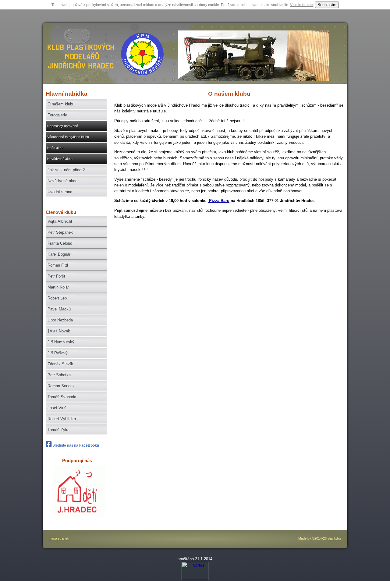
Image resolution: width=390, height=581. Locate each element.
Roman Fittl (58, 265)
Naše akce (55, 148)
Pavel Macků (59, 309)
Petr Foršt (56, 276)
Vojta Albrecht (60, 221)
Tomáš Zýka (58, 429)
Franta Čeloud (60, 243)
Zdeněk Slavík (60, 364)
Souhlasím (326, 4)
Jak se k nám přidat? (66, 170)
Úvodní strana (60, 192)
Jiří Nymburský (61, 342)
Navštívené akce (60, 159)
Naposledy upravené (62, 126)
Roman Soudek (61, 386)
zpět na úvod (80, 56)
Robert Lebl (58, 298)
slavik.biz (334, 538)
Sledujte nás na (75, 445)
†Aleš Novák (59, 331)
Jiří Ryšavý (58, 353)
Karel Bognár (59, 254)
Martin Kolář (58, 287)
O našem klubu (61, 104)
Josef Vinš (57, 408)
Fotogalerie (57, 115)
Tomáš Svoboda (62, 397)
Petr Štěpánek (60, 232)
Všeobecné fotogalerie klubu (68, 137)
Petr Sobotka (59, 375)
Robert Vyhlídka (62, 418)
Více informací (302, 5)
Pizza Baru (218, 200)
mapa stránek (59, 538)
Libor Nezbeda (60, 320)
